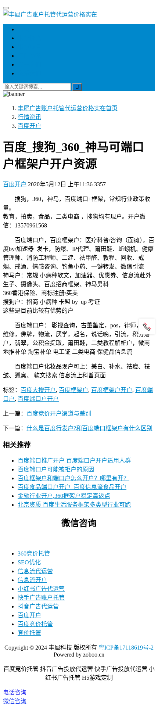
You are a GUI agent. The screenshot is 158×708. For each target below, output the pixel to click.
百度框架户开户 (111, 390)
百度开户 (14, 184)
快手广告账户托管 (41, 597)
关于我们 (29, 64)
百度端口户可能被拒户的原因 (56, 469)
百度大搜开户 (38, 390)
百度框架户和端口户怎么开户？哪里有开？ (73, 478)
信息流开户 (32, 580)
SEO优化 (29, 562)
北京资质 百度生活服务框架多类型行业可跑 (74, 505)
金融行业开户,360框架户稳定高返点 (64, 496)
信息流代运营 (35, 571)
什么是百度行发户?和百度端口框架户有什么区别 (89, 428)
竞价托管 (29, 633)
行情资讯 (29, 56)
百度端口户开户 (38, 399)
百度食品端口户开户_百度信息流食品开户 (72, 487)
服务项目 (29, 47)
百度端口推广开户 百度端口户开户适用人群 (74, 460)
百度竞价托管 (35, 624)
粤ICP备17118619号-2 (126, 647)
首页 (23, 29)
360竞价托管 (34, 553)
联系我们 (29, 73)
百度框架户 (73, 390)
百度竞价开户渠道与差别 (58, 413)
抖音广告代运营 (38, 606)
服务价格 (29, 38)
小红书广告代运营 (41, 589)
